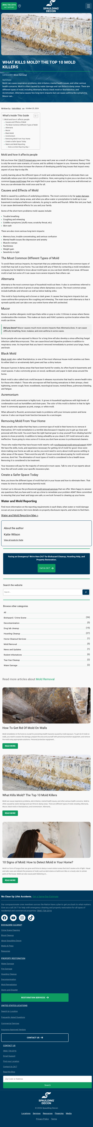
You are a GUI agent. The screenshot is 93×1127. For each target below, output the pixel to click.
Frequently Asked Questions (13, 1017)
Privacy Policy (42, 1119)
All (5, 612)
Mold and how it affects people (16, 119)
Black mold (6, 359)
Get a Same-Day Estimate (45, 896)
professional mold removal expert (70, 445)
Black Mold (9, 133)
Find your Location (11, 1061)
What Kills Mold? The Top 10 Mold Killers (29, 795)
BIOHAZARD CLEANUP (11, 925)
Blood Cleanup (7, 935)
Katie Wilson (16, 108)
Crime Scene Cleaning (10, 930)
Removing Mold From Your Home (17, 139)
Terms (54, 1119)
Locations (26, 1113)
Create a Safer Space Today (15, 141)
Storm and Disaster (9, 990)
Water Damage (10, 665)
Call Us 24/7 (44, 568)
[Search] (85, 592)
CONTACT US (9, 1045)
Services (37, 1113)
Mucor (7, 130)
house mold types (18, 181)
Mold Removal (20, 75)
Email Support (9, 1056)
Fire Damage (6, 969)
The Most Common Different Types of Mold (21, 125)
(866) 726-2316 (44, 910)
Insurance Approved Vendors (13, 1029)
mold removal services (47, 489)
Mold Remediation (9, 984)
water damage (82, 196)
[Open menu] (88, 6)
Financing (59, 1113)
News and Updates (12, 649)
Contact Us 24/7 (10, 1067)
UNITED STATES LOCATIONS (14, 1005)
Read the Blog (9, 1072)
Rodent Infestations (13, 655)
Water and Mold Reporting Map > (18, 147)
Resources (5, 951)
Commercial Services (10, 1023)
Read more (10, 746)
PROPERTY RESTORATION (13, 958)
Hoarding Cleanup (12, 633)
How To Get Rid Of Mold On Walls (24, 728)
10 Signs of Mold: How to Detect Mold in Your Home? (37, 862)
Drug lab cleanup (11, 628)
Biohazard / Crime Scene (15, 618)
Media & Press (7, 946)
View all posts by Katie (13, 540)
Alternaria (9, 128)
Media (69, 1113)
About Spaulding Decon (11, 941)
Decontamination (11, 623)
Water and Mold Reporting (15, 144)
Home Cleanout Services (15, 639)
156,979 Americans (27, 160)
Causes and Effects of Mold (15, 122)
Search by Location (9, 1011)
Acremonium (10, 136)
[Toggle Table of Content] (35, 116)
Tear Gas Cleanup (12, 660)
